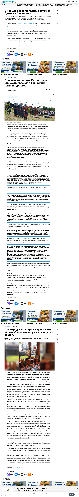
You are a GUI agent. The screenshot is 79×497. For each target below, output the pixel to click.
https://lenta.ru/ (20, 45)
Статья (3, 4)
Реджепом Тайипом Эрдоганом (26, 40)
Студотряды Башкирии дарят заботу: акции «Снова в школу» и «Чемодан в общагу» (25, 5)
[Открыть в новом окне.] (10, 54)
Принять (72, 494)
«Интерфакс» (27, 26)
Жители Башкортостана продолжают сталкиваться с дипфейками (63, 5)
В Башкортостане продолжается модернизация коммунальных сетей (44, 5)
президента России (21, 23)
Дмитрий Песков (30, 23)
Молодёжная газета (18, 467)
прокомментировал (40, 156)
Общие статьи (8, 326)
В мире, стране (8, 7)
